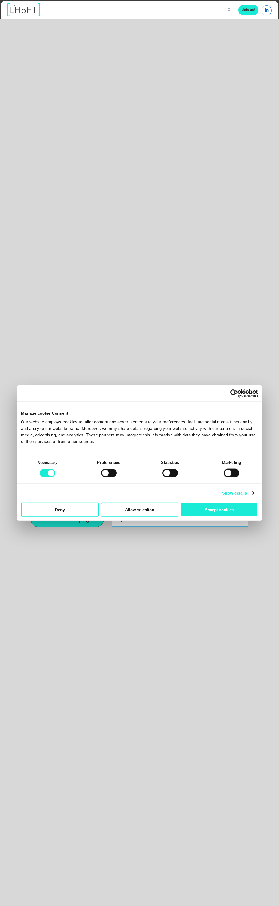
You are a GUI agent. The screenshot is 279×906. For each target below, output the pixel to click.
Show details (234, 493)
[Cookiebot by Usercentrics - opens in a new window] (234, 393)
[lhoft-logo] (23, 6)
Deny (60, 509)
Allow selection (139, 509)
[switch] (109, 473)
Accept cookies (219, 509)
